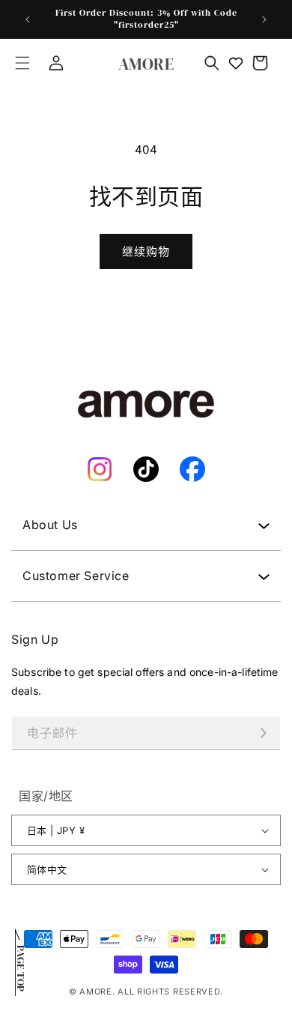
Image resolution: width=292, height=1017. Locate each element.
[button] (22, 62)
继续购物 (146, 251)
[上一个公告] (27, 19)
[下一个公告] (264, 19)
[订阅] (263, 733)
